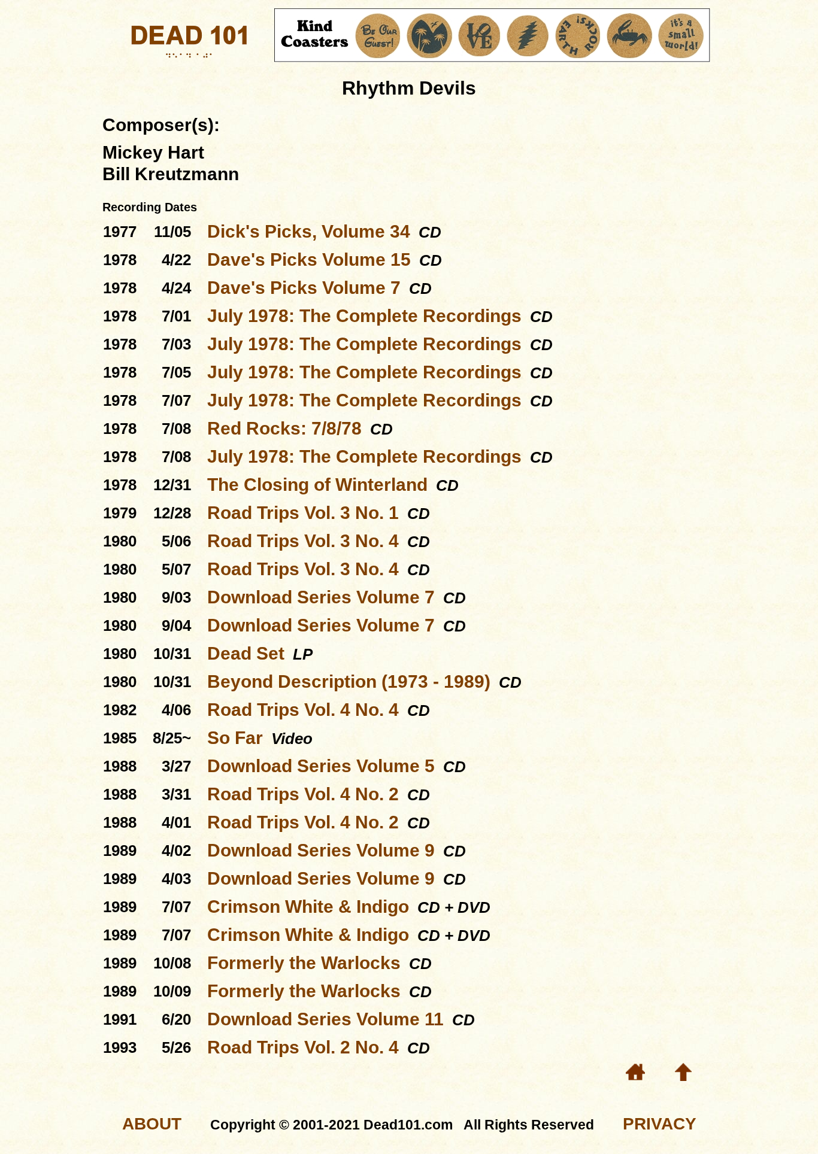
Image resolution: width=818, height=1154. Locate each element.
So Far (235, 738)
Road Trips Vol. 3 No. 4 (303, 541)
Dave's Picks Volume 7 (304, 287)
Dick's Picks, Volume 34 (308, 231)
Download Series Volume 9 (321, 850)
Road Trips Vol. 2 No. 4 (303, 1047)
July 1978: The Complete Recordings (364, 316)
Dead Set (245, 653)
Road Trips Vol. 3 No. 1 (303, 513)
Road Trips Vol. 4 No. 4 (303, 709)
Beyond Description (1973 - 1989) (348, 681)
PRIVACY (659, 1123)
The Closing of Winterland (317, 484)
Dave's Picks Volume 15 (309, 259)
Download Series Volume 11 (325, 1019)
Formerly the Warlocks (304, 963)
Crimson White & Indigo (308, 906)
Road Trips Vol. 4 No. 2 (303, 794)
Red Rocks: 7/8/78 (284, 428)
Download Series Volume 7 (321, 597)
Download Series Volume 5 (321, 766)
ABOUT (151, 1123)
